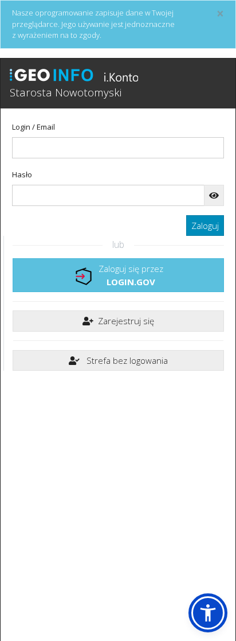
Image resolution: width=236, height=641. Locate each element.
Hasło (22, 174)
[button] (208, 613)
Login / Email (33, 127)
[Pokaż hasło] (214, 195)
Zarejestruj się (126, 321)
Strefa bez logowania (126, 360)
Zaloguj (205, 225)
